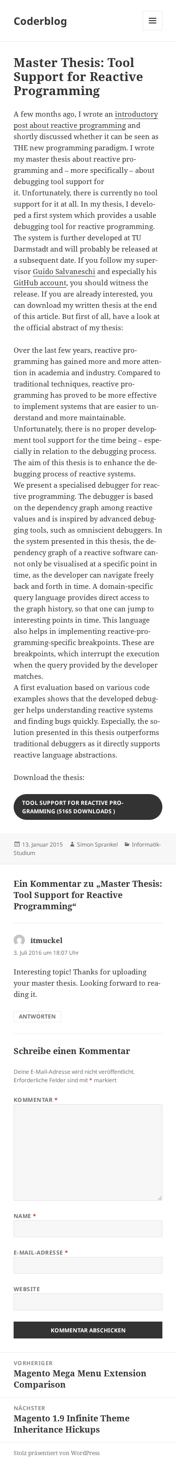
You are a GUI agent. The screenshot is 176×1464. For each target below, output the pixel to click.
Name (25, 1216)
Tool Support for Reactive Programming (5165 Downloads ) (72, 807)
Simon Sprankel (97, 844)
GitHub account (40, 282)
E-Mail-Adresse (41, 1252)
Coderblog (40, 21)
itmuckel (46, 940)
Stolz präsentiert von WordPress (56, 1453)
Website (27, 1289)
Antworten (37, 1016)
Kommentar (36, 1100)
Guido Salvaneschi (64, 271)
